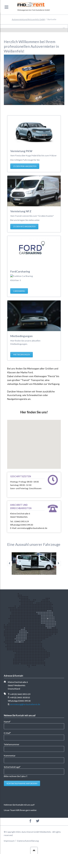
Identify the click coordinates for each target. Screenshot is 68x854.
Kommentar (10, 755)
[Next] (58, 563)
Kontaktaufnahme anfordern (22, 783)
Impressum (9, 840)
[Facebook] (30, 821)
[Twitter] (37, 821)
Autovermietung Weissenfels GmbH (28, 19)
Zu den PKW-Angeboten (24, 166)
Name (8, 721)
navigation (6, 7)
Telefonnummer (11, 744)
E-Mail (8, 733)
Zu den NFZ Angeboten (24, 226)
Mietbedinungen (21, 354)
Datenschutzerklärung (28, 840)
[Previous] (9, 563)
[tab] (34, 26)
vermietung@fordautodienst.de (25, 704)
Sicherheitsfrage (12, 766)
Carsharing (19, 291)
